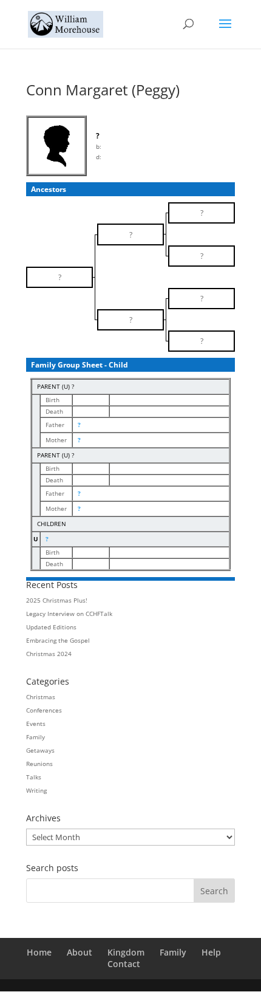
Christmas (40, 697)
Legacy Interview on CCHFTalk (69, 613)
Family (35, 737)
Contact (123, 964)
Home (39, 952)
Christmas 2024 (49, 653)
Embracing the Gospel (58, 640)
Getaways (40, 750)
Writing (36, 790)
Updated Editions (51, 627)
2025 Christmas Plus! (56, 600)
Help (211, 952)
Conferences (44, 710)
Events (36, 723)
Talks (33, 777)
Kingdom (125, 952)
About (79, 952)
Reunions (39, 763)
